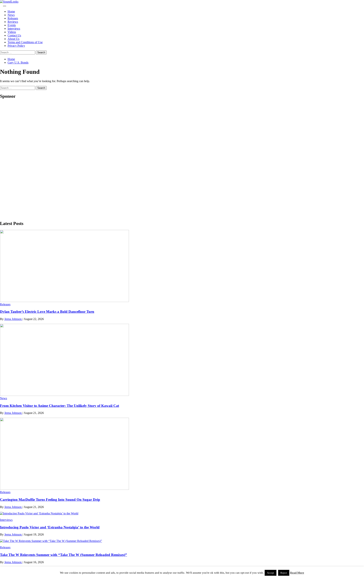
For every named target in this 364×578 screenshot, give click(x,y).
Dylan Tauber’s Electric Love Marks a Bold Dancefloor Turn (47, 312)
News (11, 15)
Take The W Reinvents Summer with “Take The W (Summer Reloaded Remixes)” (63, 555)
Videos (12, 32)
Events (12, 25)
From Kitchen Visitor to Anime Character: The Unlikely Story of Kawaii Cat (59, 406)
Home (11, 11)
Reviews (13, 21)
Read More (297, 572)
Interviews (14, 28)
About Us (13, 38)
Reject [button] (283, 572)
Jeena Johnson (13, 319)
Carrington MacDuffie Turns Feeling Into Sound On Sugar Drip (50, 500)
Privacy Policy (16, 45)
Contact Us (14, 35)
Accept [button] (270, 572)
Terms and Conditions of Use (25, 42)
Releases (13, 18)
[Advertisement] (28, 159)
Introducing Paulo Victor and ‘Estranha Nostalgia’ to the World (50, 527)
